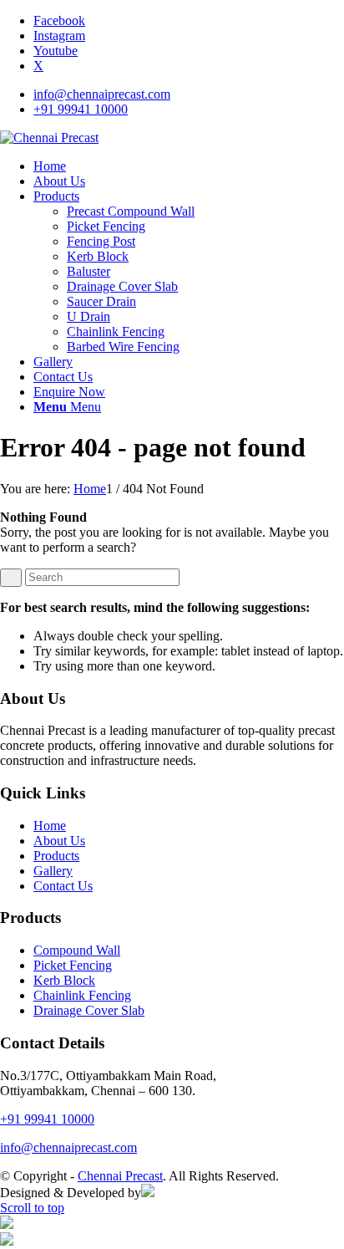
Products (56, 856)
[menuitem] (188, 94)
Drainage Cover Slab (88, 1010)
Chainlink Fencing (82, 995)
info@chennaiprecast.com (101, 94)
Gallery (53, 871)
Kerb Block (64, 980)
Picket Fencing (72, 965)
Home (49, 825)
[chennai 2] (49, 137)
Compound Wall (76, 950)
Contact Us (63, 886)
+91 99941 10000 (80, 109)
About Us (59, 841)
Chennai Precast (120, 1176)
